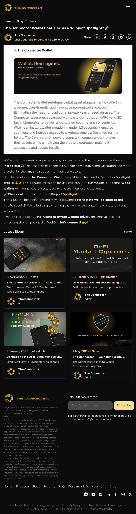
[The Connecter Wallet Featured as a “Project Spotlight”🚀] (97, 37)
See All (128, 231)
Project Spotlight (64, 194)
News (32, 21)
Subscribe (124, 405)
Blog (20, 21)
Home (7, 21)
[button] (128, 8)
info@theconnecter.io (99, 419)
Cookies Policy (19, 505)
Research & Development (87, 486)
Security (49, 486)
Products (23, 486)
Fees (36, 486)
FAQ (62, 486)
